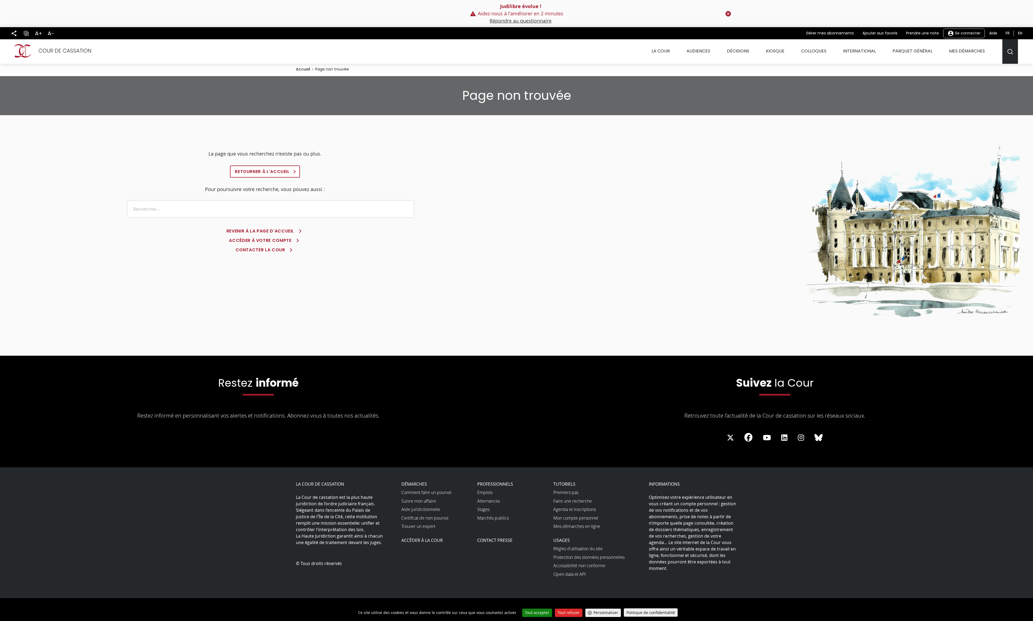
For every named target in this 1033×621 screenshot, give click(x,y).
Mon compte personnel (575, 518)
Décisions (738, 51)
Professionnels (495, 484)
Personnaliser (605, 612)
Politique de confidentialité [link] (651, 612)
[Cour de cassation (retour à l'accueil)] (50, 51)
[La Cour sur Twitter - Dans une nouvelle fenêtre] (730, 437)
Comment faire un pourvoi (426, 492)
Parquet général (912, 51)
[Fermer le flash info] (728, 13)
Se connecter (967, 33)
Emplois (485, 492)
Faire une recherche (572, 501)
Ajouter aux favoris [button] (879, 33)
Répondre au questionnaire (520, 20)
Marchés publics (493, 518)
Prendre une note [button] (922, 33)
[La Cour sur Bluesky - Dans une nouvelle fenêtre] (819, 437)
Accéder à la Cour (422, 540)
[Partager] (14, 33)
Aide (993, 33)
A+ (38, 33)
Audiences (698, 51)
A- (51, 33)
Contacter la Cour (260, 250)
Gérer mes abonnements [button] (830, 33)
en (1020, 33)
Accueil (303, 69)
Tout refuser (569, 612)
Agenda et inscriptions (574, 509)
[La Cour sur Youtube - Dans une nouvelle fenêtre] (767, 437)
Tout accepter (537, 612)
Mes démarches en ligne (576, 526)
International (859, 51)
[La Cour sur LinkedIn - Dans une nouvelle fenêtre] (784, 437)
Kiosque (775, 51)
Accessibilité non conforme (579, 566)
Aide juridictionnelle (420, 509)
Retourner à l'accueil (262, 171)
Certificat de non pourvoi (424, 518)
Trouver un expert (418, 526)
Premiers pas (565, 492)
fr (1008, 33)
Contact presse (494, 540)
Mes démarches (967, 51)
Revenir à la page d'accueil (260, 231)
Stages (483, 509)
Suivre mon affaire (418, 501)
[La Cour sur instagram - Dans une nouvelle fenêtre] (801, 437)
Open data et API (569, 574)
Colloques (813, 51)
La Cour (661, 51)
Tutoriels (564, 484)
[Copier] (26, 33)
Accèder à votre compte (260, 240)
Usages (561, 540)
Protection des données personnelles (589, 557)
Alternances (488, 501)
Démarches (414, 484)
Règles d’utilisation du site (578, 549)
